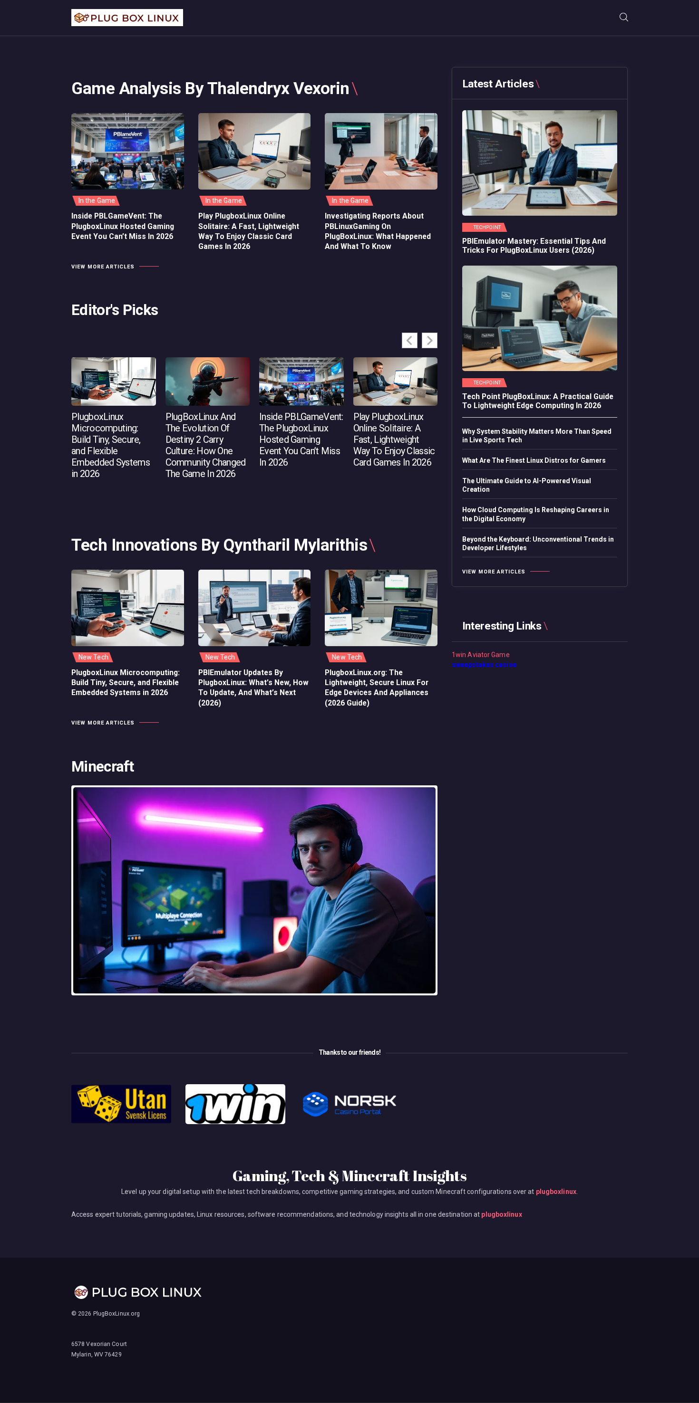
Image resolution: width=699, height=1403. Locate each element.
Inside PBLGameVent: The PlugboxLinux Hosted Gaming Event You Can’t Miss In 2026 (122, 226)
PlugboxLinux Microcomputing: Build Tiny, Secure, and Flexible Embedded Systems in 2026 (110, 445)
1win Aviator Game (481, 655)
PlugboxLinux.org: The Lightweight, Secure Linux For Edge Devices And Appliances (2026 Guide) (376, 687)
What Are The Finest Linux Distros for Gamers (534, 460)
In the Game (96, 200)
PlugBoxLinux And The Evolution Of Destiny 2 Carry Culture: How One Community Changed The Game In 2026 (205, 445)
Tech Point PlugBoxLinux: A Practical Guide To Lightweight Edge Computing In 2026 (537, 401)
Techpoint (487, 227)
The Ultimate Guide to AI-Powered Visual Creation (526, 485)
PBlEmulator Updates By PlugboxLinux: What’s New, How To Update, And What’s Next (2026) (253, 687)
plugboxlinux (556, 1191)
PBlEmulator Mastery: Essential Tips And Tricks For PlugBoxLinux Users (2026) (534, 246)
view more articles (103, 267)
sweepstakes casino (484, 664)
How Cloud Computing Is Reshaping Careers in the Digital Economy (535, 514)
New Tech (93, 657)
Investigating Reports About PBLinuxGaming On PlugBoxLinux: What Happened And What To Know (378, 231)
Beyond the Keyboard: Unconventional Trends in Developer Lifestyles (538, 543)
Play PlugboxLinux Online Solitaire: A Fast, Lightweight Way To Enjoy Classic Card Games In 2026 (248, 231)
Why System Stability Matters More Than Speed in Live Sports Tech (537, 436)
